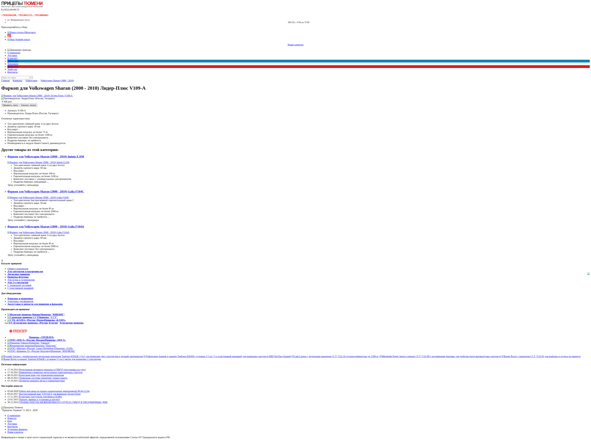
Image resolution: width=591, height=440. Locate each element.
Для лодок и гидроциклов (21, 279)
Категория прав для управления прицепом (41, 375)
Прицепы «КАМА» (55, 320)
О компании (13, 52)
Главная (5, 80)
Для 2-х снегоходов (17, 282)
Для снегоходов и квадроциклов (25, 271)
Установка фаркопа (17, 429)
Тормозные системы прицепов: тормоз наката (43, 378)
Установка (12, 61)
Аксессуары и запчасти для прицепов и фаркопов (35, 304)
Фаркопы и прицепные (20, 298)
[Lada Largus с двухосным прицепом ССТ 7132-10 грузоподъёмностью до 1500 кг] (335, 356)
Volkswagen (31, 80)
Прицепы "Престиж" (45, 345)
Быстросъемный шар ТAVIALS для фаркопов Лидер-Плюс (50, 394)
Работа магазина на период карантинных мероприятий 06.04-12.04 (54, 391)
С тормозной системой (19, 285)
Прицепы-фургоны (18, 277)
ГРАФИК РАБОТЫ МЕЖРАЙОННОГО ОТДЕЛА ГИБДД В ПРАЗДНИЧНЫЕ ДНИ (63, 402)
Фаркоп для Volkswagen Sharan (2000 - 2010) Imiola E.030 (45, 156)
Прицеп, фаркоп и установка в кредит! (39, 399)
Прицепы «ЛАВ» (64, 348)
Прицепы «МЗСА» (55, 340)
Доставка (12, 55)
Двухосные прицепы (18, 274)
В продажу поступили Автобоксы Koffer (40, 396)
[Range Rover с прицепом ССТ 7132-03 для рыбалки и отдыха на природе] (541, 356)
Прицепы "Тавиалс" (39, 343)
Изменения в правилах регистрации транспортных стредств (50, 372)
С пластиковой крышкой (20, 288)
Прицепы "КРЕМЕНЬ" (63, 351)
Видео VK (12, 66)
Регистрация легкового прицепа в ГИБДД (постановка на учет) (52, 369)
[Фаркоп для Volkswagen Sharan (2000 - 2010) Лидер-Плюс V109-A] (37, 95)
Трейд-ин (12, 69)
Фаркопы (17, 80)
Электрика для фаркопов (20, 301)
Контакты (12, 72)
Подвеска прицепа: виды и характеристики (42, 380)
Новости (11, 418)
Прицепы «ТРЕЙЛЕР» (41, 337)
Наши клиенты (296, 44)
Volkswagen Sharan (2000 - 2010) (57, 80)
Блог (9, 421)
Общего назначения (17, 268)
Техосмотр (12, 63)
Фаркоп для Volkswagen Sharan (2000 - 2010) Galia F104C (45, 191)
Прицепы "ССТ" (48, 317)
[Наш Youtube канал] (18, 39)
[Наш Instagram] (9, 36)
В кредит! (12, 58)
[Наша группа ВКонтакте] (21, 32)
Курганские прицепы (72, 323)
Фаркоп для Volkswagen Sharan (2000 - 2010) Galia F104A (45, 226)
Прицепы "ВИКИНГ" (52, 314)
